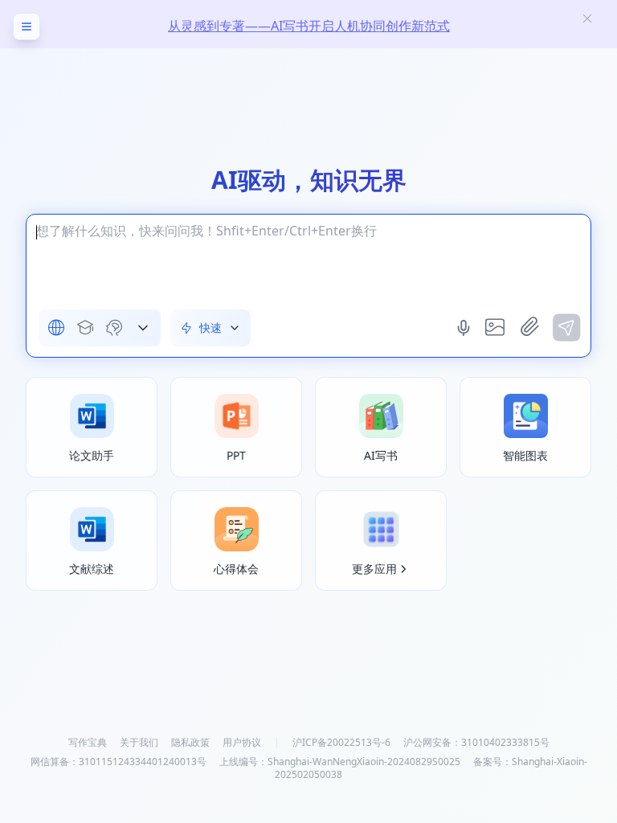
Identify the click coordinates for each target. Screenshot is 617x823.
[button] (143, 328)
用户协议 (242, 742)
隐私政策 (190, 742)
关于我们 (139, 742)
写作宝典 (87, 742)
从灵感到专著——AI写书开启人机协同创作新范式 (309, 26)
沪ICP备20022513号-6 (341, 742)
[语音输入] (465, 328)
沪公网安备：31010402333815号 (476, 742)
